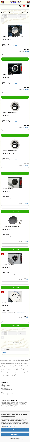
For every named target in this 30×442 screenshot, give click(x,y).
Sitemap (4, 352)
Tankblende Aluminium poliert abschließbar (13, 36)
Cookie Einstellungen (6, 394)
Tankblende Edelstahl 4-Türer (9, 150)
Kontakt (3, 386)
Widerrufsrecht (4, 388)
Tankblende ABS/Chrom (8, 264)
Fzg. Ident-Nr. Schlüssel (6, 389)
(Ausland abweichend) (16, 45)
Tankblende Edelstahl (7, 74)
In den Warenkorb (15, 59)
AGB (2, 392)
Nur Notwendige (15, 434)
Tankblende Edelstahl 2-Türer (9, 112)
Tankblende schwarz (7, 188)
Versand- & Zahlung (5, 385)
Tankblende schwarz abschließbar (10, 226)
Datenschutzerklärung (10, 426)
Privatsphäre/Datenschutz (7, 393)
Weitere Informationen (15, 438)
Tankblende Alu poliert (7, 302)
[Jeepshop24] (15, 2)
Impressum (3, 384)
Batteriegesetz (4, 391)
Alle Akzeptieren (15, 429)
